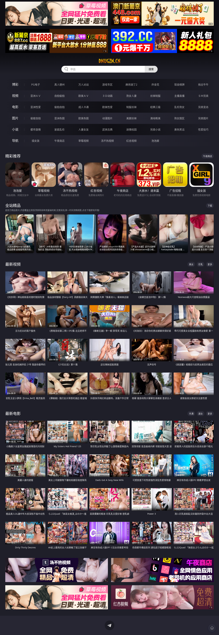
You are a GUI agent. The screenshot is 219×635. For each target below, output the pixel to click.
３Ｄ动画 (107, 96)
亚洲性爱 (35, 107)
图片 (15, 118)
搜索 (151, 69)
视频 (15, 96)
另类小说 (155, 129)
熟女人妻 (131, 96)
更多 (210, 264)
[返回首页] (212, 628)
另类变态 (203, 107)
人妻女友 (83, 129)
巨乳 (200, 264)
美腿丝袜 (131, 118)
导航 (15, 141)
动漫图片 (107, 118)
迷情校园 (131, 129)
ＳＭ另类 (203, 96)
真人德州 (59, 84)
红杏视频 (131, 141)
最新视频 (13, 264)
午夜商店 (59, 141)
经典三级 (155, 107)
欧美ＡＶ (83, 96)
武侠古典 (107, 129)
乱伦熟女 (179, 107)
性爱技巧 (203, 129)
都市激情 (35, 129)
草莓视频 (83, 141)
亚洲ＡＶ (35, 96)
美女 (191, 264)
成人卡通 (83, 107)
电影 (15, 107)
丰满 (191, 413)
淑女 (200, 413)
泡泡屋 (155, 141)
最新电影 (13, 413)
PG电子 (35, 84)
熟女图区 (179, 118)
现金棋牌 (179, 84)
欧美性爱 (107, 107)
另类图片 (203, 118)
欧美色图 (83, 118)
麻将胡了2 (131, 84)
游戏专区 (107, 84)
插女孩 (35, 141)
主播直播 (179, 96)
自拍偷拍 (59, 96)
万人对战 (83, 84)
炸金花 (155, 84)
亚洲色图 (59, 118)
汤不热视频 (107, 141)
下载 (210, 205)
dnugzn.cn (109, 61)
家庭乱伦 (59, 129)
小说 (15, 129)
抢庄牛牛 (203, 84)
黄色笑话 (179, 129)
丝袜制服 (155, 96)
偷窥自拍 (35, 118)
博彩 (15, 84)
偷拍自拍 (59, 107)
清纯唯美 (155, 118)
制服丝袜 (131, 107)
